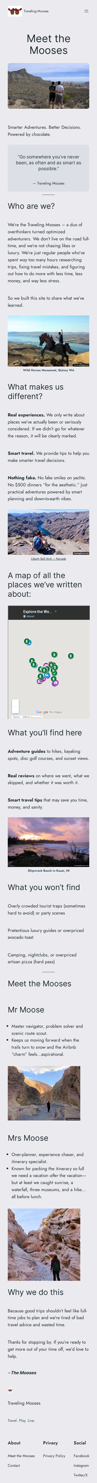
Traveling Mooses (36, 10)
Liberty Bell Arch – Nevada (48, 558)
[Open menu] (86, 11)
